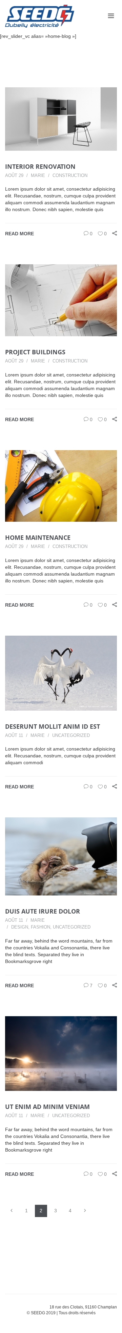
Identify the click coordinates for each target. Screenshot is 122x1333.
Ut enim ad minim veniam (47, 1106)
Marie (38, 175)
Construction (70, 175)
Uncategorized (71, 735)
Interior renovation (40, 166)
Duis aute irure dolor (42, 911)
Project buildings (35, 352)
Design (19, 927)
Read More (19, 233)
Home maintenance (37, 537)
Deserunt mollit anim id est (52, 726)
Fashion (40, 927)
